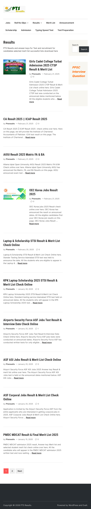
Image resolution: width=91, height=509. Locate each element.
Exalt (85, 505)
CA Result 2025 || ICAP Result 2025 (25, 119)
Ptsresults (36, 74)
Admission (26, 30)
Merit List (50, 23)
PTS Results (26, 505)
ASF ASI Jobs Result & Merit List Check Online (32, 359)
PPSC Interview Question (78, 72)
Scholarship (11, 30)
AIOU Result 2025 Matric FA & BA (24, 154)
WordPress (73, 505)
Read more (30, 137)
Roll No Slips (20, 23)
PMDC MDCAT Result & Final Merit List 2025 (30, 435)
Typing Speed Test (44, 30)
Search (75, 45)
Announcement (66, 23)
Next (20, 471)
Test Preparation (66, 30)
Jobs (7, 23)
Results (36, 23)
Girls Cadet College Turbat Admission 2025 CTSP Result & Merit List (45, 65)
